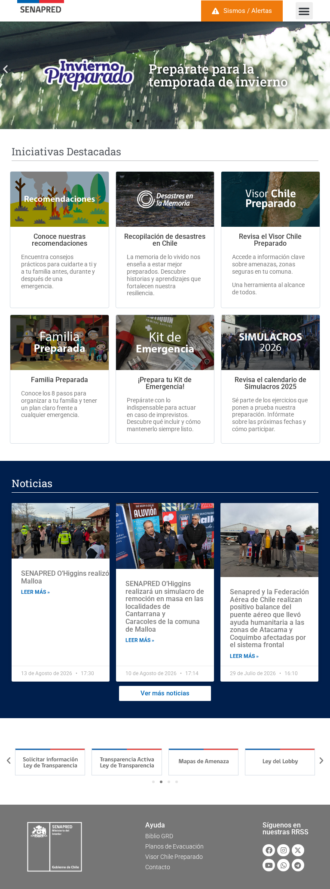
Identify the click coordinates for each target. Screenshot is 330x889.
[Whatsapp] (283, 865)
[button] (304, 11)
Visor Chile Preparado (174, 856)
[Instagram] (283, 850)
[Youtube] (269, 865)
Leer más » (35, 592)
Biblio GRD (159, 836)
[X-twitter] (298, 850)
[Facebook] (269, 850)
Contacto (157, 867)
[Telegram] (298, 865)
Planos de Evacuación (174, 846)
